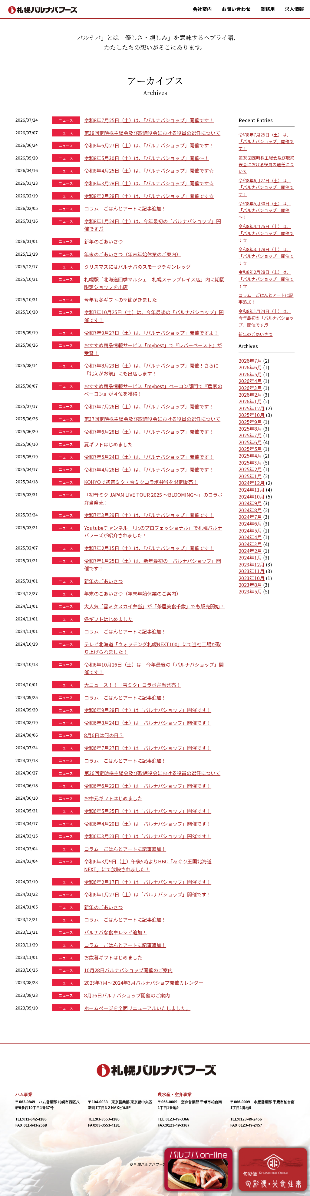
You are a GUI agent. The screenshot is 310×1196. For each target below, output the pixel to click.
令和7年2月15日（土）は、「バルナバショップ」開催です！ (149, 548)
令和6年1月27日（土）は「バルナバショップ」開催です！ (147, 894)
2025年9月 (250, 421)
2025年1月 (250, 476)
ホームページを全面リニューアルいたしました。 (137, 1008)
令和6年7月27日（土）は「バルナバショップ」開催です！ (147, 747)
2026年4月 (250, 381)
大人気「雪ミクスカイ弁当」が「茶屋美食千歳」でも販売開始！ (154, 606)
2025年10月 (252, 414)
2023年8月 (250, 584)
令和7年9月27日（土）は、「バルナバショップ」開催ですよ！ (151, 332)
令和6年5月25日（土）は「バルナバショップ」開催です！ (147, 811)
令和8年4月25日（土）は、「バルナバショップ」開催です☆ (149, 170)
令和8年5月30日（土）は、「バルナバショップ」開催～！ (146, 158)
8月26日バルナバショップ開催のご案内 (127, 995)
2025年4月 (250, 455)
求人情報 (294, 8)
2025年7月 (250, 435)
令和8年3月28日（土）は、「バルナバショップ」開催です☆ (149, 183)
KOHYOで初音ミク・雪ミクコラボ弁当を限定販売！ (141, 481)
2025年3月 (250, 462)
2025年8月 (250, 428)
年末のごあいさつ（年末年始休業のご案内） (132, 254)
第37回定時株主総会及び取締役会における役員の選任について (152, 418)
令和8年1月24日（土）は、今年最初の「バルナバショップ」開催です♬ (266, 318)
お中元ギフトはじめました (113, 798)
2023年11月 (252, 571)
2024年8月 (250, 510)
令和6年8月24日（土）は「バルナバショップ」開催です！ (147, 722)
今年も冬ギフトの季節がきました (120, 299)
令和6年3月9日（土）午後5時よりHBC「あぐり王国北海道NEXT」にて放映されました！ (148, 865)
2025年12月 (252, 408)
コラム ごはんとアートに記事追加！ (125, 208)
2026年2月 (250, 394)
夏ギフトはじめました (108, 444)
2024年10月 (252, 496)
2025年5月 (250, 448)
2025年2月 (250, 469)
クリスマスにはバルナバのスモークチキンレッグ (137, 266)
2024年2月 (250, 550)
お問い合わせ (236, 8)
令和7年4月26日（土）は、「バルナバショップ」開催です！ (149, 469)
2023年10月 (252, 578)
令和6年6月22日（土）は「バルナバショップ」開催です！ (147, 785)
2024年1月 (250, 557)
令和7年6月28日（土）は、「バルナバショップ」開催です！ (149, 431)
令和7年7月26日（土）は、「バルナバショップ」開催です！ (149, 406)
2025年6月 (250, 442)
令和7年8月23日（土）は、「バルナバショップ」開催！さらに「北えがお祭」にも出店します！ (151, 369)
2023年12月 (252, 564)
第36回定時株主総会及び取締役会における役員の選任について (152, 773)
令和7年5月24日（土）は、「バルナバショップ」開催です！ (149, 456)
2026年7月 (250, 360)
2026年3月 (250, 387)
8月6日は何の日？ (104, 735)
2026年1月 (250, 401)
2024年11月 (252, 489)
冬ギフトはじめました (108, 619)
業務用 (267, 8)
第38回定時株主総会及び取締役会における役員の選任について (152, 132)
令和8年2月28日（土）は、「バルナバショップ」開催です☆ (149, 196)
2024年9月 (250, 503)
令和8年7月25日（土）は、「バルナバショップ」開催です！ (149, 120)
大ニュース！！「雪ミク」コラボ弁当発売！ (132, 684)
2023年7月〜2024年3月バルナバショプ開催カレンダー (143, 982)
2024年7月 (250, 516)
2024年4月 (250, 537)
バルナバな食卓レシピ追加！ (115, 932)
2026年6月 (250, 367)
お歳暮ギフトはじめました (113, 957)
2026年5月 (250, 374)
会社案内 (202, 8)
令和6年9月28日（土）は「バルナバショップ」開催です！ (147, 710)
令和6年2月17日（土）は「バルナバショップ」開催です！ (147, 881)
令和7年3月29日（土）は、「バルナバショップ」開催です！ (149, 515)
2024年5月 (250, 530)
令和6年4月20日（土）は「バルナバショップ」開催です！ (147, 823)
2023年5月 (250, 591)
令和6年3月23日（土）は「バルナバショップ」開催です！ (147, 836)
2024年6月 (250, 523)
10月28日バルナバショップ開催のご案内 (128, 970)
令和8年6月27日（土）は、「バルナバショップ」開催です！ (149, 145)
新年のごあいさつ (103, 241)
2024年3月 (250, 544)
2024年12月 (252, 482)
